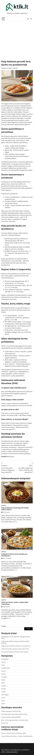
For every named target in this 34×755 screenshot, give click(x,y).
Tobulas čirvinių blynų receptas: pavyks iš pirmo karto (15, 649)
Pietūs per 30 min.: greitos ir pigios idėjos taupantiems (14, 603)
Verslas (3, 703)
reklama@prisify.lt (12, 752)
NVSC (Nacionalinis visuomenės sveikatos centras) (14, 714)
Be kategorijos (5, 659)
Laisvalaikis (4, 677)
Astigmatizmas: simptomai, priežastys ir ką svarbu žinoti (15, 646)
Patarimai (3, 686)
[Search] (31, 19)
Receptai (11, 456)
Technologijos (4, 694)
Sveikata (3, 692)
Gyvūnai (3, 671)
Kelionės (3, 674)
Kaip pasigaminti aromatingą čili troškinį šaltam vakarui (15, 508)
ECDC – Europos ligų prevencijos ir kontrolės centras (14, 720)
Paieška (3, 626)
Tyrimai (3, 697)
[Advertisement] (17, 38)
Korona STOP (4, 723)
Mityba (3, 680)
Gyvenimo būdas (5, 668)
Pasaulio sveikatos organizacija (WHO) (11, 717)
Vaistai (3, 700)
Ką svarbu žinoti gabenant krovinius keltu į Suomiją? (14, 652)
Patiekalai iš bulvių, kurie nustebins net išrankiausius (14, 555)
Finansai (3, 662)
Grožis (3, 665)
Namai (3, 683)
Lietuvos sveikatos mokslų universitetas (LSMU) (13, 733)
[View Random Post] (27, 19)
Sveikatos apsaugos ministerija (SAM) (10, 711)
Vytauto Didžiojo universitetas (9, 736)
